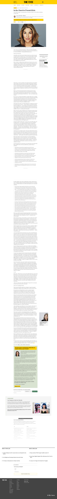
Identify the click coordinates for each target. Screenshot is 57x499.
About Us (10, 481)
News (15, 5)
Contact (10, 484)
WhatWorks (18, 489)
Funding (10, 485)
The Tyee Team (11, 483)
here (31, 17)
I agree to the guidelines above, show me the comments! (25, 418)
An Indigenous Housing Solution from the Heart (13, 457)
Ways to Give (11, 491)
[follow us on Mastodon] (18, 22)
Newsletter (10, 482)
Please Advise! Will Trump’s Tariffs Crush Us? (39, 452)
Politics (24, 344)
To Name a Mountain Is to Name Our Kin (11, 460)
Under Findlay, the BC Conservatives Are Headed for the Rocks (14, 453)
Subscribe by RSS (26, 482)
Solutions (27, 5)
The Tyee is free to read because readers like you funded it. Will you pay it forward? (25, 348)
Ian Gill (17, 15)
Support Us (36, 5)
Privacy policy (15, 392)
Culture (22, 5)
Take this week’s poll (25, 473)
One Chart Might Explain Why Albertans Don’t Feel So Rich (41, 457)
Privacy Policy (11, 489)
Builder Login (26, 481)
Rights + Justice (20, 344)
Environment (28, 344)
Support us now (17, 386)
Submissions (11, 490)
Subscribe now (35, 391)
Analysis (18, 5)
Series (18, 488)
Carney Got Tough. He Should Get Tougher (39, 460)
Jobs (10, 488)
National (18, 484)
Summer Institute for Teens (20, 409)
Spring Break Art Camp (11, 410)
